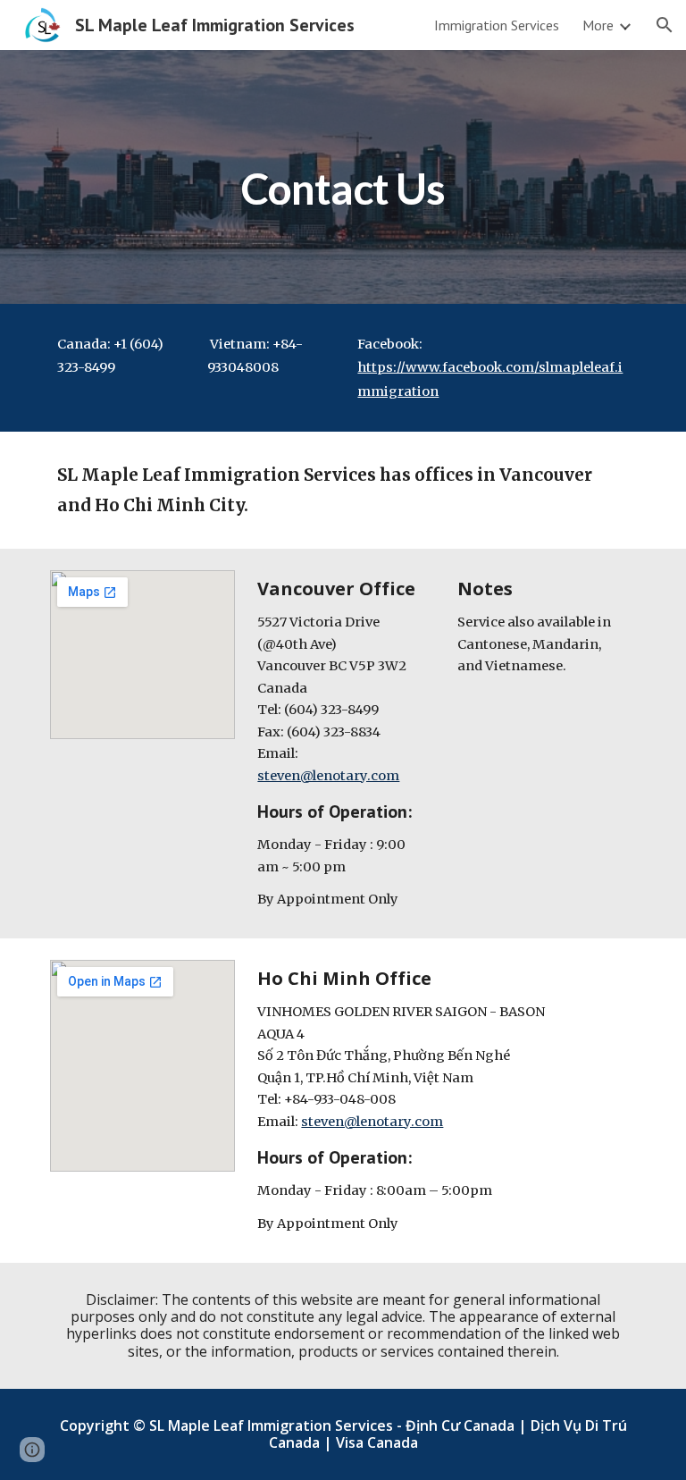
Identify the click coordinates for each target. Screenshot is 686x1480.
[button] (664, 25)
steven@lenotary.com (328, 776)
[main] (342, 176)
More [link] (598, 25)
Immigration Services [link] (496, 25)
